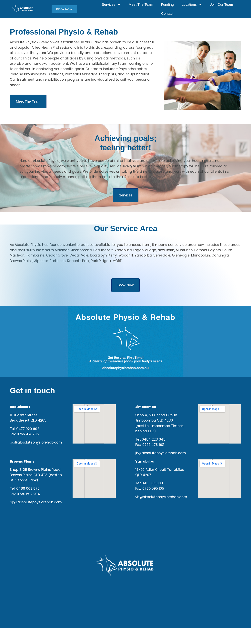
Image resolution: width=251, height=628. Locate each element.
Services (108, 4)
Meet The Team (141, 4)
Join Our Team (221, 4)
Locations (189, 4)
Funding (167, 4)
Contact (167, 14)
